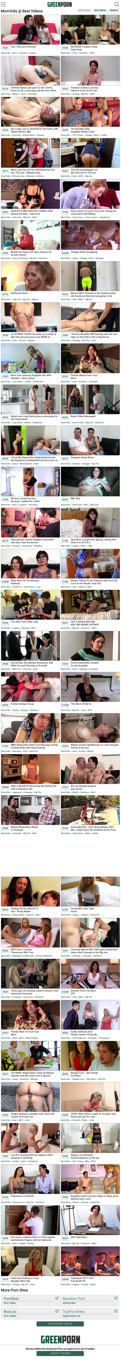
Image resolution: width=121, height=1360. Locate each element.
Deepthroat (104, 217)
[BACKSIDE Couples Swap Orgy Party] (90, 34)
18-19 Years (78, 135)
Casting (76, 94)
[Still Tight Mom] (90, 1225)
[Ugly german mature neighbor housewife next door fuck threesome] (30, 527)
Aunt (74, 587)
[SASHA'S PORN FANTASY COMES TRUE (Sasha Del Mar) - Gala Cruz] (30, 199)
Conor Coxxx (78, 217)
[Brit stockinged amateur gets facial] (90, 774)
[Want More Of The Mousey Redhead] (30, 569)
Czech (23, 1161)
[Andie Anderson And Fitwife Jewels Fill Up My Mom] (90, 1020)
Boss (14, 505)
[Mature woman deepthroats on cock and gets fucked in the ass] (90, 733)
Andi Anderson (79, 1038)
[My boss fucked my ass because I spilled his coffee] (30, 486)
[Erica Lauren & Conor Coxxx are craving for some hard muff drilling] (90, 199)
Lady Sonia (17, 422)
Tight (89, 546)
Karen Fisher (78, 422)
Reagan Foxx (78, 1079)
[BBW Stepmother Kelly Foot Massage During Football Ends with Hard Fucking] (30, 733)
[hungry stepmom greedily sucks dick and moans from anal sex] (30, 1102)
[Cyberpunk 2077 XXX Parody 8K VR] (90, 1266)
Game (15, 1079)
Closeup (40, 135)
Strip (14, 340)
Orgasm (31, 340)
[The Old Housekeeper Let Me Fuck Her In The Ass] (90, 158)
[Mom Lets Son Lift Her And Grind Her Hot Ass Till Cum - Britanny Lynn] (30, 158)
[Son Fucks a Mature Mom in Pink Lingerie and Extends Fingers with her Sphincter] (30, 1225)
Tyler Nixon (91, 1079)
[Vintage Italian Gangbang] (90, 240)
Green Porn (60, 1339)
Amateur (82, 381)
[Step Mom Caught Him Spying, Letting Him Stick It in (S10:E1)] (90, 527)
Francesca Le (18, 1202)
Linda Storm (78, 833)
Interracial (77, 505)
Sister (15, 464)
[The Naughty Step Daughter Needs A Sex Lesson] (90, 117)
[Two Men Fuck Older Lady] (30, 610)
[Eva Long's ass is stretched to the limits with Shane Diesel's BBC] (30, 117)
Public (84, 1120)
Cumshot (23, 53)
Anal (74, 176)
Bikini (88, 833)
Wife (86, 1161)
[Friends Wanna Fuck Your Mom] (90, 363)
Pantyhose (37, 422)
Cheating (76, 340)
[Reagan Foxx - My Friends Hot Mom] (90, 1061)
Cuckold (76, 1120)
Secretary (32, 505)
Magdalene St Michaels (23, 956)
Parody (85, 1284)
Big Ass (88, 176)
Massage (16, 751)
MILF (14, 53)
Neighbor (38, 546)
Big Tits (85, 94)
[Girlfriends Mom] (30, 281)
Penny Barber (18, 915)
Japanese (17, 792)
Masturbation (26, 464)
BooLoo (10, 1313)
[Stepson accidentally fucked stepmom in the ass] (90, 1143)
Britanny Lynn (18, 176)
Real (14, 1120)
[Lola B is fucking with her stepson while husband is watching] (30, 1143)
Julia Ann (16, 299)
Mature (15, 94)
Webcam (30, 176)
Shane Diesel (28, 135)
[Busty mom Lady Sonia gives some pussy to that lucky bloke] (30, 404)
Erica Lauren (92, 217)
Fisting (30, 1243)
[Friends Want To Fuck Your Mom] (30, 1020)
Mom (36, 464)
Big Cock (94, 505)
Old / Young (77, 1161)
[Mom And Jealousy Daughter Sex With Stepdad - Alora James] (30, 363)
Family (15, 710)
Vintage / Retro (92, 135)
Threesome (37, 381)
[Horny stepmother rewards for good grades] (90, 651)
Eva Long (16, 135)
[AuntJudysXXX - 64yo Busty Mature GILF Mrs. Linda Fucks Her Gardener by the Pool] (90, 815)
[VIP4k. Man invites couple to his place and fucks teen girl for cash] (90, 1102)
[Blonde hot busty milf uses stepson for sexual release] (30, 240)
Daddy (104, 135)
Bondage (99, 258)
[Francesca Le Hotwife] (30, 1184)
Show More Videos (60, 1323)
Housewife (27, 546)
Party (75, 53)
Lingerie (16, 628)
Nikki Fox (16, 669)
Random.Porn (74, 1300)
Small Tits (17, 587)
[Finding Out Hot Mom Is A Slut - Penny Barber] (30, 896)
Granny (32, 53)
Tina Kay (27, 669)
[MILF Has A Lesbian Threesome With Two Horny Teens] (30, 937)
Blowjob (25, 628)
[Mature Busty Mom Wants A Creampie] (30, 815)
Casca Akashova (20, 258)
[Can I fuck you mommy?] (30, 34)
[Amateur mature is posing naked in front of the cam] (90, 76)
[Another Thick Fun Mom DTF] (90, 978)
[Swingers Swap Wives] (90, 445)
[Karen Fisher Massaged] (90, 404)
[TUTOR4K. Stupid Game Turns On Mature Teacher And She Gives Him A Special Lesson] (30, 1061)
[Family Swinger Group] (30, 692)
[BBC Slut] (90, 486)
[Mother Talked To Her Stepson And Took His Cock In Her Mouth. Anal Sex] (90, 569)
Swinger (86, 464)
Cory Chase (17, 381)
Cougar (75, 915)
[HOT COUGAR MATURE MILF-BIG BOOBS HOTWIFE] (90, 610)
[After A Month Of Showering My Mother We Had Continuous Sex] (30, 774)
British (27, 422)
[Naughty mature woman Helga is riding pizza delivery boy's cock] (90, 1184)
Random (114, 10)
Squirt (93, 1284)
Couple (22, 1243)
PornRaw (11, 1300)
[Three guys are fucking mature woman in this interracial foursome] (30, 978)
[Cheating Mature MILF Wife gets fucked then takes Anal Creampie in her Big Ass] (90, 937)
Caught (75, 546)
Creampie (32, 94)
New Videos (100, 10)
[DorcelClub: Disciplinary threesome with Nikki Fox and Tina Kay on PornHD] (30, 651)
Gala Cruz (17, 217)
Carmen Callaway (43, 956)
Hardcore (83, 53)
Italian (75, 258)
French (22, 340)
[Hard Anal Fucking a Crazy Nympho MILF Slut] (30, 1266)
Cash (23, 94)
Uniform (40, 176)
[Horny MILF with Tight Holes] (90, 896)
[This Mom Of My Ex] (90, 692)
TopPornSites (74, 1313)
